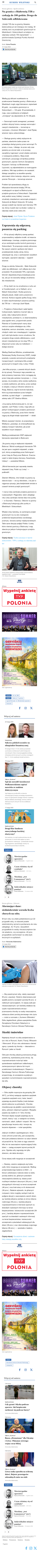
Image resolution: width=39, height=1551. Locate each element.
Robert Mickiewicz (17, 847)
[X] (15, 58)
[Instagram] (25, 708)
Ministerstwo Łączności (24, 701)
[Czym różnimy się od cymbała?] (8, 869)
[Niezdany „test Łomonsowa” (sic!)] (8, 879)
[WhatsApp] (20, 58)
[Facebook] (10, 58)
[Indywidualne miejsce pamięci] (8, 889)
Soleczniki (9, 703)
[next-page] (8, 897)
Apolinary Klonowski (19, 871)
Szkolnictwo (8, 740)
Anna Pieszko (11, 44)
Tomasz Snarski (30, 847)
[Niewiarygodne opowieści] (8, 858)
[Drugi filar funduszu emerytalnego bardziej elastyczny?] (19, 816)
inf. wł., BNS (16, 695)
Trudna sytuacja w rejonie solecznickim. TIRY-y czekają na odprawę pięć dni (19, 540)
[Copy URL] (29, 58)
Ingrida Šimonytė (10, 701)
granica (21, 698)
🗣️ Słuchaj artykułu (9, 49)
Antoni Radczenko (18, 891)
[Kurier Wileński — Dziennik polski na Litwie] (20, 2)
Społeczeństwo (19, 9)
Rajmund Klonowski (19, 860)
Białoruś (15, 698)
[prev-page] (5, 897)
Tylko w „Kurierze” (10, 779)
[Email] (24, 58)
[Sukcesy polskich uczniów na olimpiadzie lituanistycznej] (19, 730)
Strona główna (7, 9)
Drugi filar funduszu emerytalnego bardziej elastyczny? (14, 831)
